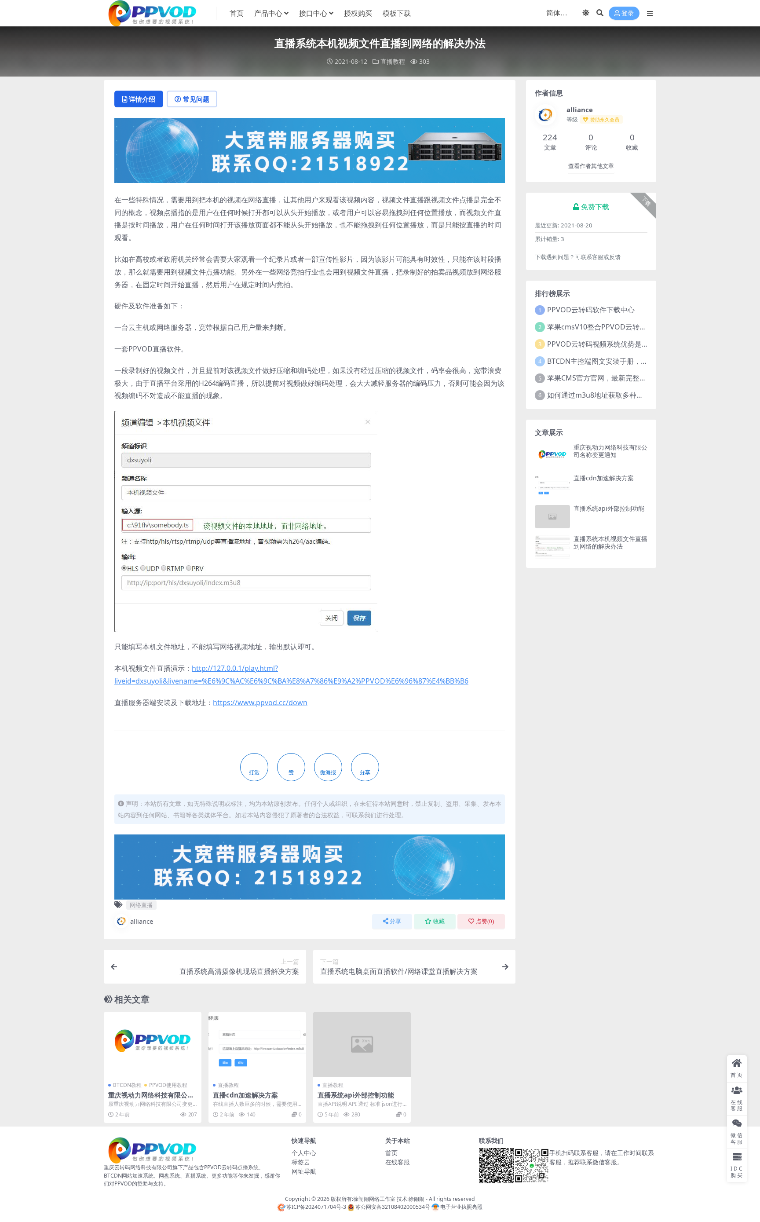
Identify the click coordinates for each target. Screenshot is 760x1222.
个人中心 (304, 1153)
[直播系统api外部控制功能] (362, 1044)
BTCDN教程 (127, 1085)
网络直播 (141, 905)
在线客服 (397, 1162)
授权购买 (358, 13)
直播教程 (392, 61)
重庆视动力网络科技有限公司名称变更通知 (151, 1098)
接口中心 (313, 13)
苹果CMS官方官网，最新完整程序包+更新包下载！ (627, 378)
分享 (395, 921)
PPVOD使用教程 (168, 1085)
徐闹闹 (416, 1199)
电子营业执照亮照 (461, 1207)
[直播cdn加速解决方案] (257, 1044)
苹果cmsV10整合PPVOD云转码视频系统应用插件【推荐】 (639, 327)
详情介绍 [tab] (142, 99)
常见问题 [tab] (196, 99)
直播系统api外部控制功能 (356, 1094)
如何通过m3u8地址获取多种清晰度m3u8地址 (619, 395)
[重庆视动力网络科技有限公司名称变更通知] (152, 1044)
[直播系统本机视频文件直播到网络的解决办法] (552, 547)
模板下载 (397, 13)
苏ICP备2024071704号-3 (316, 1207)
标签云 (301, 1162)
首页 (237, 13)
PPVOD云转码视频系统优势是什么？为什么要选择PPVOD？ (641, 344)
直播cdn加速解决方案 (245, 1094)
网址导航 (304, 1171)
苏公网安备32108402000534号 (392, 1207)
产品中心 (268, 13)
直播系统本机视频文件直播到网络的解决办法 (610, 542)
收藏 (439, 921)
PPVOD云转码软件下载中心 (591, 310)
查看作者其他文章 (591, 166)
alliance (141, 921)
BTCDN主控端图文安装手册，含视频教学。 (615, 361)
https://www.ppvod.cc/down (260, 702)
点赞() (485, 921)
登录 (627, 13)
